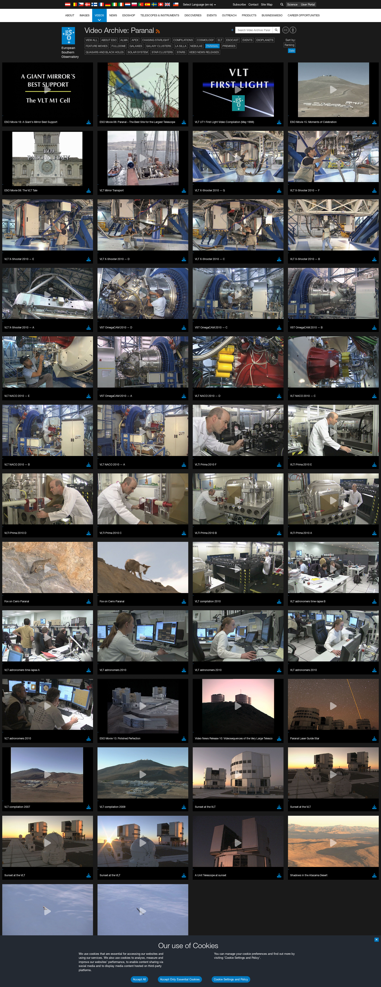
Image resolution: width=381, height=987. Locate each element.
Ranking (289, 45)
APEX (135, 40)
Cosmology (205, 40)
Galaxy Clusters (158, 46)
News (113, 15)
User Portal (308, 4)
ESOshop (128, 15)
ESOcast (232, 40)
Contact (253, 4)
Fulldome (119, 46)
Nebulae (196, 46)
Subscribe (239, 4)
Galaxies (136, 46)
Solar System (138, 52)
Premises (228, 46)
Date (291, 50)
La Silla (180, 46)
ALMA (124, 40)
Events (212, 15)
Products (249, 15)
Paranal (212, 46)
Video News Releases (204, 52)
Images (85, 15)
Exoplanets (264, 40)
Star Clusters (162, 52)
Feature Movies (97, 46)
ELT (220, 40)
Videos (99, 15)
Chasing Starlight (155, 40)
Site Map (267, 4)
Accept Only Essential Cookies (180, 979)
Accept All (139, 979)
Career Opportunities (304, 15)
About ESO (108, 40)
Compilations (183, 40)
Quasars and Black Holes (105, 52)
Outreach (229, 15)
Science (292, 4)
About (69, 15)
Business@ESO (272, 15)
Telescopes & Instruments (159, 15)
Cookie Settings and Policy (231, 979)
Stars (181, 52)
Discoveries (193, 15)
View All (91, 40)
